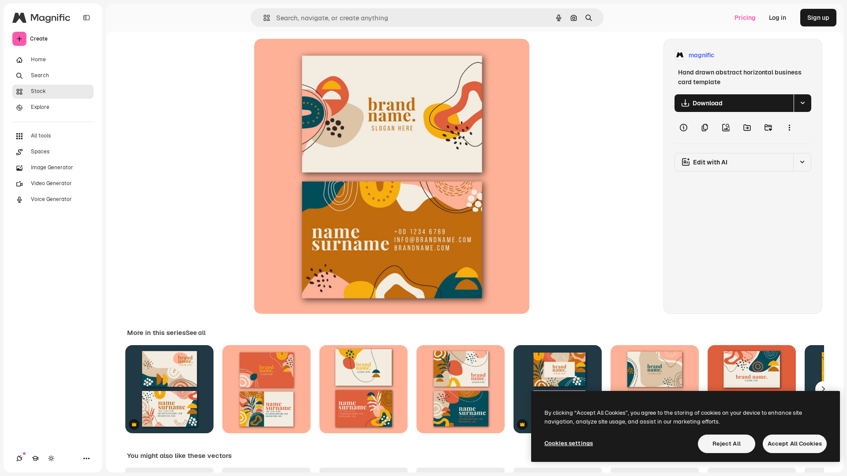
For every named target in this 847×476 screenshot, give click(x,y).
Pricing (745, 18)
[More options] (789, 128)
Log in (777, 18)
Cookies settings (568, 443)
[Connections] (19, 458)
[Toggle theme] (51, 458)
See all (196, 333)
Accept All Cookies (795, 443)
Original (310, 55)
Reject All (726, 443)
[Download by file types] (802, 103)
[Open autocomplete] (263, 18)
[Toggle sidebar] (86, 18)
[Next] (823, 389)
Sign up (818, 18)
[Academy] (35, 458)
